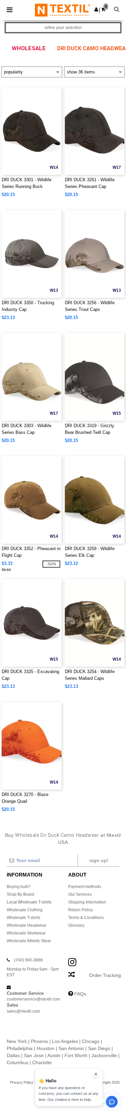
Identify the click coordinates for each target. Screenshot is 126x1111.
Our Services (80, 894)
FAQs (80, 993)
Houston (45, 1048)
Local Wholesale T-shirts (29, 902)
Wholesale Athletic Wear (29, 941)
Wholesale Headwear (26, 925)
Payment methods (84, 886)
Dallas (13, 1055)
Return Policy (80, 910)
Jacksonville (104, 1055)
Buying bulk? (19, 886)
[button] (96, 9)
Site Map (83, 1082)
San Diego (99, 1048)
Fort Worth (76, 1055)
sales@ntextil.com (23, 1011)
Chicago (90, 1041)
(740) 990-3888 (28, 960)
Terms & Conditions (86, 917)
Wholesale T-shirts (23, 917)
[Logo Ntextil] (62, 9)
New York (17, 1041)
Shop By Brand (20, 894)
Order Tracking (105, 975)
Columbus (17, 1062)
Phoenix (39, 1041)
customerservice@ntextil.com (33, 999)
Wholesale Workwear (26, 933)
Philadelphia (20, 1048)
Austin (53, 1055)
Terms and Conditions (54, 1082)
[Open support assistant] (112, 1102)
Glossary (76, 925)
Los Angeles (65, 1041)
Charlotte (42, 1062)
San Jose (34, 1055)
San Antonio (71, 1048)
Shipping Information (87, 902)
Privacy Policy (21, 1082)
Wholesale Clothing (25, 910)
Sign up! (99, 860)
